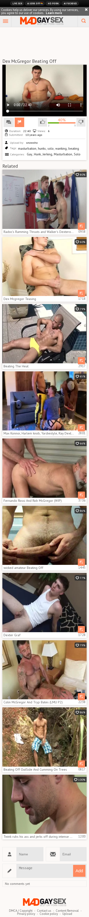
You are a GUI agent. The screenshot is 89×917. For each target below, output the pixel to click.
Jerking (47, 154)
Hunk (37, 154)
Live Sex (17, 3)
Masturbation (63, 154)
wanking (61, 148)
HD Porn (53, 3)
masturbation (27, 148)
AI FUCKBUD (70, 3)
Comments (9, 122)
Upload (67, 913)
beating (73, 148)
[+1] (5, 21)
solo (50, 148)
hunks (42, 148)
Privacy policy (26, 913)
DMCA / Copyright (21, 910)
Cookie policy (49, 913)
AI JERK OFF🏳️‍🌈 (35, 3)
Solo (77, 154)
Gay (29, 154)
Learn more (54, 13)
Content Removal (67, 910)
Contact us (44, 910)
